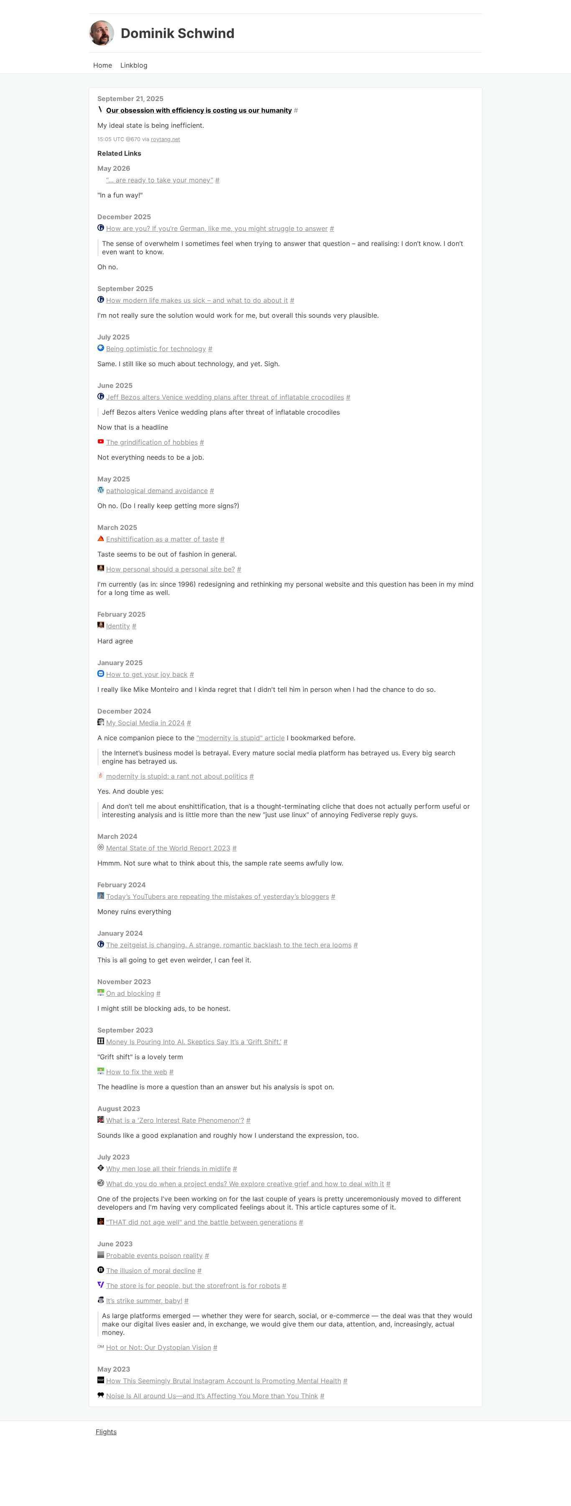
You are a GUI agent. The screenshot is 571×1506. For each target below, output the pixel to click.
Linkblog (134, 65)
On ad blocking (130, 993)
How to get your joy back (147, 674)
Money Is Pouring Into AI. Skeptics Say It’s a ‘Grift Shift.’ (193, 1042)
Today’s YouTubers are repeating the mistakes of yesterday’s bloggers (217, 896)
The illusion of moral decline (150, 1270)
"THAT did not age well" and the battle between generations (201, 1222)
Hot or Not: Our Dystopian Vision (158, 1347)
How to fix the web (136, 1072)
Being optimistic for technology (156, 348)
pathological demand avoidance (157, 490)
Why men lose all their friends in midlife (168, 1168)
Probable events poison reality (154, 1255)
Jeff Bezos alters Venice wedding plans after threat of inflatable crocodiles (225, 397)
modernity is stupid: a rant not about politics (176, 776)
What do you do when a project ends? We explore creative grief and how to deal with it (245, 1183)
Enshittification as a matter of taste (162, 539)
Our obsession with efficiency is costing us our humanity (199, 110)
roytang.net (165, 139)
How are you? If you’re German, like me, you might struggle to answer (217, 228)
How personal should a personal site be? (170, 569)
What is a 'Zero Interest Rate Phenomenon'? (175, 1120)
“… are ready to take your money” (159, 180)
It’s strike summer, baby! (144, 1300)
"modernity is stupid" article (240, 738)
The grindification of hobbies (152, 442)
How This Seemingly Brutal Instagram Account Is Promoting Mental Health (223, 1381)
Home (102, 65)
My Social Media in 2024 (145, 723)
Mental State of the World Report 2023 (168, 848)
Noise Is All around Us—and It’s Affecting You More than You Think (212, 1396)
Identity (118, 626)
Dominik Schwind (178, 33)
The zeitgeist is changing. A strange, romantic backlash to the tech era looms (229, 945)
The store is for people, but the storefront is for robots (193, 1285)
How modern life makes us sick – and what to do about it (197, 300)
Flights (106, 1432)
